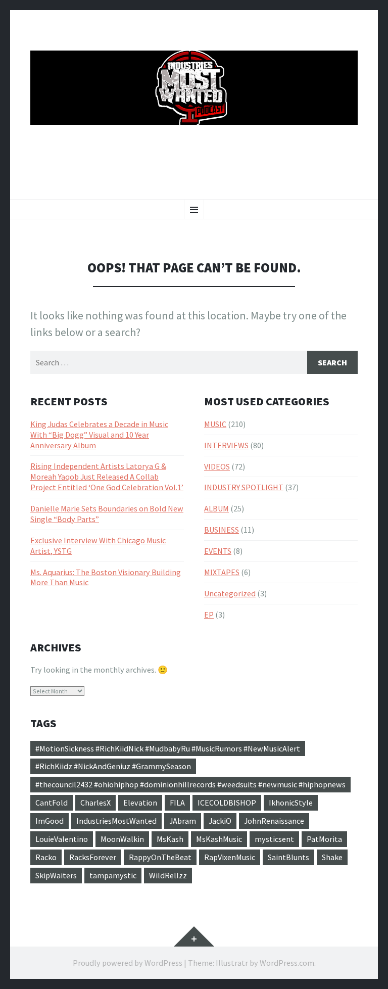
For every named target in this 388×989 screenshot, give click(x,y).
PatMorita (324, 839)
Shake (332, 857)
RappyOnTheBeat (160, 857)
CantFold (51, 802)
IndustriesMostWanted (116, 821)
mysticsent (274, 839)
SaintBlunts (288, 857)
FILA (177, 802)
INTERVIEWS (226, 445)
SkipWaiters (56, 875)
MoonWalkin (122, 839)
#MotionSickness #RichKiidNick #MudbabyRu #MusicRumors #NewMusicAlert (167, 748)
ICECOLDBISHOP (227, 802)
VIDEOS (217, 466)
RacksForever (92, 857)
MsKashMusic (219, 839)
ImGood (49, 821)
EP (209, 614)
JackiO (220, 821)
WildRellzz (168, 875)
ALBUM (216, 508)
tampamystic (112, 875)
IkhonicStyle (291, 802)
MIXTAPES (221, 572)
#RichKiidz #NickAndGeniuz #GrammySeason (113, 766)
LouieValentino (61, 839)
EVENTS (217, 551)
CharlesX (95, 802)
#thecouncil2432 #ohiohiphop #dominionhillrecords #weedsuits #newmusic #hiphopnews (190, 784)
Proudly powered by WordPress (127, 963)
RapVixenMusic (229, 857)
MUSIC (215, 424)
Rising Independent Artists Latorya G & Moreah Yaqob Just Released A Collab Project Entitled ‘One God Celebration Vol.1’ (106, 476)
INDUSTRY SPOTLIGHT (243, 487)
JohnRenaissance (274, 821)
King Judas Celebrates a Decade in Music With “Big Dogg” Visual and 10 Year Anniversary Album (99, 434)
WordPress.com (287, 963)
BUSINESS (221, 530)
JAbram (182, 821)
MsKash (170, 839)
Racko (46, 857)
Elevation (140, 802)
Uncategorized (230, 593)
